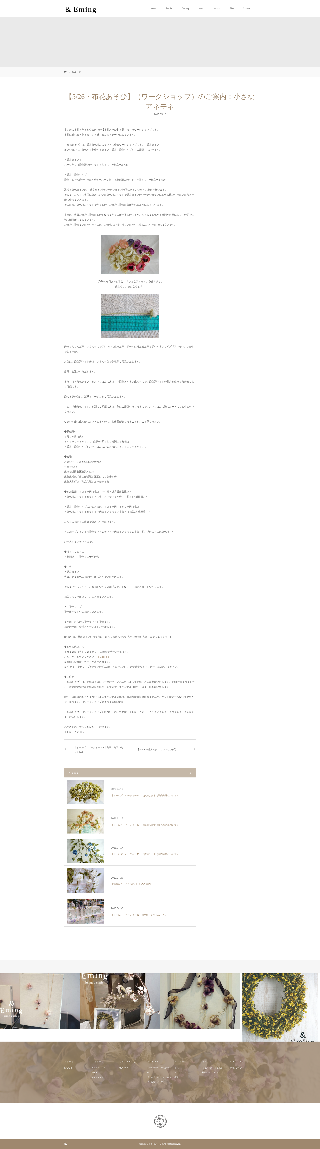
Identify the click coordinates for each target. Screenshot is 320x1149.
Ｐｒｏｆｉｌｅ (99, 1068)
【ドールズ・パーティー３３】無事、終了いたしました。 (98, 749)
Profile (169, 8)
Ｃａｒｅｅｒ (98, 1077)
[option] (40, 1001)
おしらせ (68, 1068)
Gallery (185, 8)
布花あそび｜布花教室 (212, 1068)
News (153, 8)
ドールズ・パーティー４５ (159, 1077)
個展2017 (123, 1068)
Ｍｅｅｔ (96, 1072)
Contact (247, 8)
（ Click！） (103, 656)
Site (232, 8)
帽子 (176, 1077)
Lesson (216, 8)
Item (201, 8)
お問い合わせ (236, 1068)
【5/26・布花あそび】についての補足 (156, 749)
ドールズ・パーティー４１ (159, 1082)
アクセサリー (180, 1072)
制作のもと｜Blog (210, 1072)
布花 (176, 1068)
